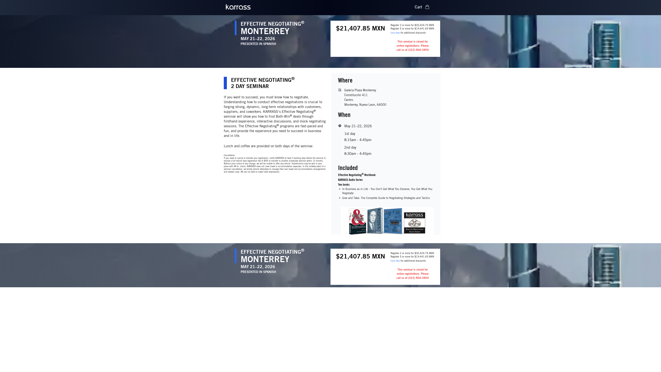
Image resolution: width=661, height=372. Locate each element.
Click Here (395, 33)
